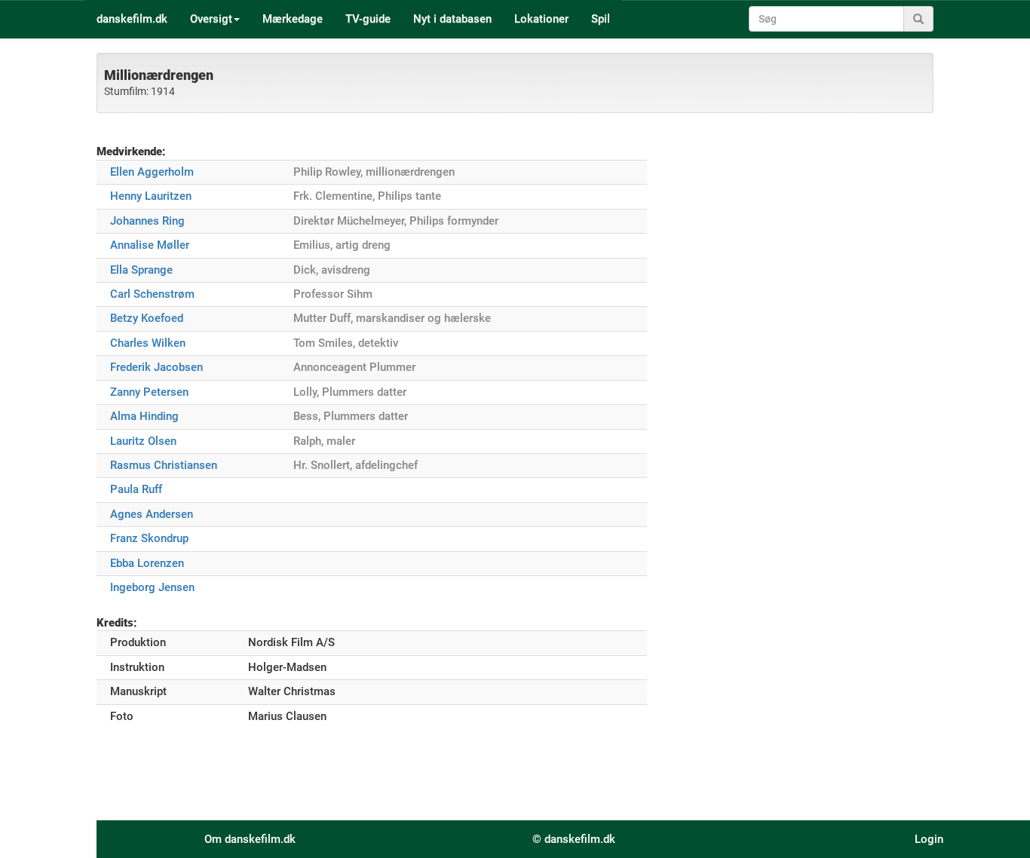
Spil (600, 19)
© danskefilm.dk (573, 839)
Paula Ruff (136, 489)
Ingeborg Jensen (152, 587)
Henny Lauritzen (151, 196)
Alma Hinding (144, 416)
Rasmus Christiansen (163, 465)
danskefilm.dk (132, 19)
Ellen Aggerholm (152, 172)
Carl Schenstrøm (152, 294)
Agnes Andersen (151, 514)
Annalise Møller (149, 245)
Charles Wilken (147, 343)
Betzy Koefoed (146, 318)
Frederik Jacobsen (156, 367)
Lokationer (541, 19)
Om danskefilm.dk (250, 839)
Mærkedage (292, 19)
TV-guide (368, 19)
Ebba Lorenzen (147, 563)
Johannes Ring (147, 221)
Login (929, 839)
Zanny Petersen (149, 392)
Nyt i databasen (452, 19)
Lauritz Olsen (143, 441)
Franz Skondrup (149, 538)
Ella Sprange (141, 270)
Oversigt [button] (211, 19)
